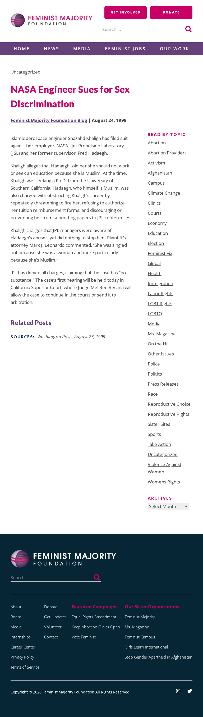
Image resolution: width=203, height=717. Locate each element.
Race (153, 394)
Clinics (154, 203)
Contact (51, 637)
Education (158, 233)
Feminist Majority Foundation (68, 692)
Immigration (160, 283)
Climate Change (164, 193)
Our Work (174, 49)
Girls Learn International (146, 647)
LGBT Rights (160, 303)
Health (155, 273)
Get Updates (55, 616)
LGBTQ (155, 313)
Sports (154, 434)
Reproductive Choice (169, 404)
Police (154, 364)
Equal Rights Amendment (94, 616)
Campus (156, 183)
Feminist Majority (140, 616)
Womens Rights (164, 482)
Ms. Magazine (162, 334)
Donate (171, 12)
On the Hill (158, 344)
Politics (155, 374)
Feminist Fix (160, 253)
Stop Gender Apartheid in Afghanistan (158, 657)
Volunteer (53, 626)
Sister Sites (159, 424)
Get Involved (126, 12)
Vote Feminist (84, 637)
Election (156, 243)
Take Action (159, 444)
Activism (156, 163)
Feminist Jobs (125, 49)
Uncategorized (163, 454)
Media (82, 49)
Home (22, 49)
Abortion (157, 143)
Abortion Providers (167, 153)
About (16, 606)
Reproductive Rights (168, 414)
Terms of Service (25, 667)
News (51, 49)
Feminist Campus (140, 637)
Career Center (23, 647)
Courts (155, 213)
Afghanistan (160, 173)
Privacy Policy (22, 657)
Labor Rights (160, 293)
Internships (21, 637)
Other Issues (161, 354)
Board (16, 616)
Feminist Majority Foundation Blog (49, 120)
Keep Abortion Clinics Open (96, 626)
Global (154, 263)
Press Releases (163, 384)
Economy (157, 223)
